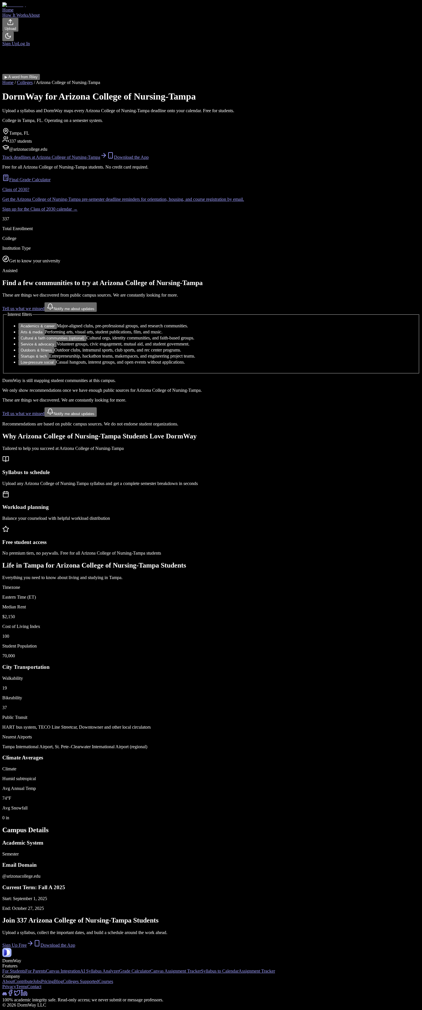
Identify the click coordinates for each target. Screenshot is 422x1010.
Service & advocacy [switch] (37, 344)
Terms (21, 986)
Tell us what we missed (23, 308)
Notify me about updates (74, 309)
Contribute (23, 981)
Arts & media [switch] (31, 332)
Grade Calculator (134, 971)
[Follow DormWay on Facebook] (10, 994)
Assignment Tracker (257, 971)
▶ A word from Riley (21, 77)
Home (7, 82)
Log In (24, 43)
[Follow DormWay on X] (17, 994)
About (8, 981)
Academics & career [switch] (38, 326)
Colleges (25, 82)
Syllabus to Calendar (220, 971)
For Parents (35, 971)
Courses (105, 981)
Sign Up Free (14, 945)
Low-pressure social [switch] (37, 362)
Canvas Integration (63, 971)
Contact (34, 986)
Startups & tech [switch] (34, 356)
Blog (58, 981)
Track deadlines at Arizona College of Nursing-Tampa (51, 157)
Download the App (131, 157)
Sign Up (10, 43)
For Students (13, 971)
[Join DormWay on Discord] (4, 994)
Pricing (47, 981)
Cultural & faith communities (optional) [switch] (52, 338)
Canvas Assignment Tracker (175, 971)
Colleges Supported (80, 981)
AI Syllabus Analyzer (99, 971)
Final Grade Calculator (30, 179)
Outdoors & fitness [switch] (36, 350)
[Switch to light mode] (8, 36)
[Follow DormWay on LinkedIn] (24, 994)
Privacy (9, 986)
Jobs (37, 981)
